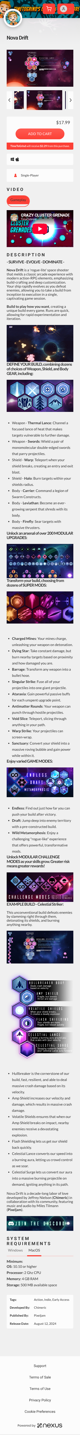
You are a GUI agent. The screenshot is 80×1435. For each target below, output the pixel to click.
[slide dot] (44, 100)
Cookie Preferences (40, 1411)
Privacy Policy (40, 1400)
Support (40, 1366)
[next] (70, 100)
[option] (40, 68)
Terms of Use (40, 1389)
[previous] (9, 100)
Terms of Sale (40, 1377)
